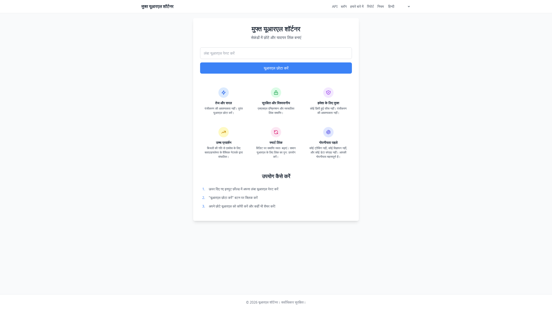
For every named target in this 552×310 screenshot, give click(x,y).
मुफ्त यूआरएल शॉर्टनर (157, 6)
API (334, 6)
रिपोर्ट (370, 6)
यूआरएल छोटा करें (276, 68)
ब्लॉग (344, 6)
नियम (380, 6)
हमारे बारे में (357, 6)
